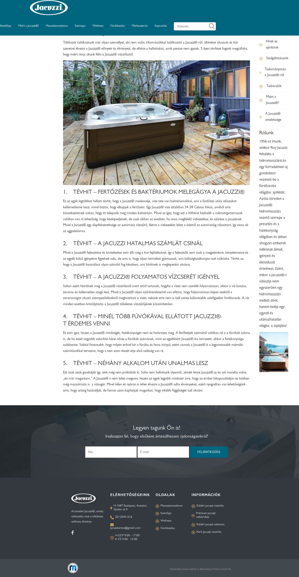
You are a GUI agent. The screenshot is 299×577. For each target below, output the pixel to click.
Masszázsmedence (57, 26)
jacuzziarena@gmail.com (125, 528)
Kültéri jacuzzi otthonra (210, 524)
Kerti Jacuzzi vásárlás (208, 532)
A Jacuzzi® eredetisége (273, 117)
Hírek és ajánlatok (272, 45)
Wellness (98, 26)
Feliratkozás (208, 452)
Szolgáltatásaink (277, 58)
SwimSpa (165, 513)
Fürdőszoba (117, 26)
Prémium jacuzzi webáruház (206, 515)
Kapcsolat (161, 26)
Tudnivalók (273, 86)
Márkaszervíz (140, 26)
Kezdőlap (5, 26)
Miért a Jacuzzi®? (28, 26)
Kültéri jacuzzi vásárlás (210, 506)
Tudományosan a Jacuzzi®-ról (275, 72)
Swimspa (80, 26)
